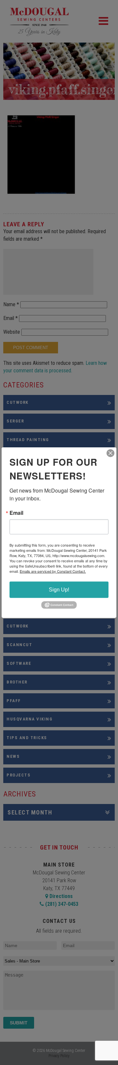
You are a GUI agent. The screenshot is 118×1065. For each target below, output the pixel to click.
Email (16, 512)
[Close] (110, 453)
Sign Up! (59, 589)
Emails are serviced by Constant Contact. (53, 571)
